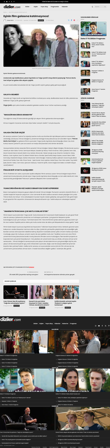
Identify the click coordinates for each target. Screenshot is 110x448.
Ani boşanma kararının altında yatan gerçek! (59, 274)
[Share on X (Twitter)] (68, 20)
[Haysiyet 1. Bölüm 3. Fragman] (85, 73)
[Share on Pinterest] (74, 20)
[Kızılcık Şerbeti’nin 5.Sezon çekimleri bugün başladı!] (85, 161)
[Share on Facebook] (71, 20)
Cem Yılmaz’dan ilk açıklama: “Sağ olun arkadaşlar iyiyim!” (14, 302)
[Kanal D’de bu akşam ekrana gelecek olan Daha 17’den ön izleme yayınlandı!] (85, 115)
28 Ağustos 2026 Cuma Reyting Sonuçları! (99, 169)
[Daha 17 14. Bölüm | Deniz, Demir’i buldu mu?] (85, 45)
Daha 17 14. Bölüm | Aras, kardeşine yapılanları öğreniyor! (98, 63)
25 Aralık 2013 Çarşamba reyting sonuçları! (23, 274)
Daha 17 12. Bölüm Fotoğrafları (9, 363)
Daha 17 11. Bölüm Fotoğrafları (9, 366)
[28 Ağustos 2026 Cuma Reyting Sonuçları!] (85, 170)
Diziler (27, 7)
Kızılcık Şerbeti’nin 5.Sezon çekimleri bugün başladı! (97, 160)
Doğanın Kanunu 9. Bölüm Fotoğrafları (68, 366)
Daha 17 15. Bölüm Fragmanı (93, 38)
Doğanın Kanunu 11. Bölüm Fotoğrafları (68, 359)
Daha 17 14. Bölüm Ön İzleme (65, 404)
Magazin (40, 20)
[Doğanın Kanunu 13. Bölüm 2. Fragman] (85, 82)
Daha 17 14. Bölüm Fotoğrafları (8, 355)
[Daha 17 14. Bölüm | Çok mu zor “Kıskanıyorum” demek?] (85, 54)
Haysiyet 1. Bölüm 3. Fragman (98, 71)
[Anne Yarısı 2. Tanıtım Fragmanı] (85, 91)
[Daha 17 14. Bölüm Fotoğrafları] (27, 341)
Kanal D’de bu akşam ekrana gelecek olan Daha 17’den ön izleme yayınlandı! (99, 114)
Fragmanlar (55, 7)
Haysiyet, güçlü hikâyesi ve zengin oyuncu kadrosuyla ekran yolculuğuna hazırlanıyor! (98, 188)
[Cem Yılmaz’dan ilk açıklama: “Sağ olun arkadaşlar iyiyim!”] (15, 292)
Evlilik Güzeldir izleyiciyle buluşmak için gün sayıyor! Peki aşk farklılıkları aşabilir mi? (99, 179)
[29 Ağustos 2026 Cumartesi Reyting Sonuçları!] (85, 152)
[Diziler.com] (12, 6)
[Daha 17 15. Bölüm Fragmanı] (94, 29)
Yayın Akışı (44, 7)
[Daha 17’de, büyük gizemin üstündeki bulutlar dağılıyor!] (85, 143)
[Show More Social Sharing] (77, 20)
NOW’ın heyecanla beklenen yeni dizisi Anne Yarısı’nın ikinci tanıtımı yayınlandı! (98, 133)
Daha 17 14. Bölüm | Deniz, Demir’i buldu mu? (98, 44)
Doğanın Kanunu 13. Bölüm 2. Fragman (98, 81)
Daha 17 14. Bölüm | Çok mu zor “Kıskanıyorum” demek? (99, 54)
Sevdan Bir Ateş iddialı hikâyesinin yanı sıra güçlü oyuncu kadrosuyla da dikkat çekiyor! (99, 123)
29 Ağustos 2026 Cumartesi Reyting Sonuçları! (97, 151)
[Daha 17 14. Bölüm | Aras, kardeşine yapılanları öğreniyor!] (85, 63)
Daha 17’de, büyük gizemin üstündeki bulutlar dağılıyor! (97, 142)
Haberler (65, 7)
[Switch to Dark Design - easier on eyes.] (92, 6)
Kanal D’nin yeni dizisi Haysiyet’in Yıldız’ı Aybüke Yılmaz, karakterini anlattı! (39, 303)
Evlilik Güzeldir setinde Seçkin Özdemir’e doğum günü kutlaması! (65, 303)
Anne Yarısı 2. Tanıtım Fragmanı (98, 90)
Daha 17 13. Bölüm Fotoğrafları (9, 359)
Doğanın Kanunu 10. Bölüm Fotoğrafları (68, 363)
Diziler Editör (10, 20)
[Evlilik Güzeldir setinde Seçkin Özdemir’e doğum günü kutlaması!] (67, 292)
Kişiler (36, 7)
